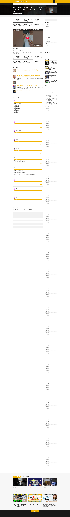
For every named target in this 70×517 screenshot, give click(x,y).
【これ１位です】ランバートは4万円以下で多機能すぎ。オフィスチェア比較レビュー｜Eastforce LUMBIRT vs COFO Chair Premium (53, 68)
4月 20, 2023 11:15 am (16, 159)
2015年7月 (47, 313)
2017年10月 (47, 256)
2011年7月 (47, 406)
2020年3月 (47, 195)
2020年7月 (47, 186)
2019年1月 (47, 224)
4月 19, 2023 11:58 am (16, 141)
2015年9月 (47, 309)
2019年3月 (47, 220)
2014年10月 (47, 332)
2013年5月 (47, 368)
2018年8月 (47, 235)
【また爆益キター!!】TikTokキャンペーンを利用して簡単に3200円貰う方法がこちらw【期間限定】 (28, 25)
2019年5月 (47, 216)
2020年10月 (47, 180)
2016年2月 (47, 298)
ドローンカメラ (48, 37)
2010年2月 (47, 438)
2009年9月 (47, 446)
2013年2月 (47, 374)
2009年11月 (47, 442)
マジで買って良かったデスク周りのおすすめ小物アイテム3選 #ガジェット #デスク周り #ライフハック (51, 88)
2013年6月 (47, 366)
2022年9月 (47, 131)
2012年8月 (47, 387)
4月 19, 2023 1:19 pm (16, 150)
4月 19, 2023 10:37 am (16, 132)
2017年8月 (47, 260)
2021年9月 (47, 157)
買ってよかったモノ (48, 47)
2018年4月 (47, 243)
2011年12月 (47, 400)
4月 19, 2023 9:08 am (16, 123)
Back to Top (35, 511)
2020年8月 (47, 184)
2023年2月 (47, 121)
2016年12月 (47, 277)
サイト (13, 225)
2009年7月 (47, 448)
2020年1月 (47, 199)
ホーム (47, 39)
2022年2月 (47, 146)
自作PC (47, 45)
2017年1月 (47, 275)
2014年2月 (47, 349)
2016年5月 (47, 292)
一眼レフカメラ (48, 43)
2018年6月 (47, 239)
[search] (56, 4)
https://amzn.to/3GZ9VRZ (17, 106)
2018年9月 (47, 233)
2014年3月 (47, 347)
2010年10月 (47, 421)
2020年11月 (47, 178)
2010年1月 (47, 440)
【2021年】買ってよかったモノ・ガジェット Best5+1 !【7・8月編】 (27, 85)
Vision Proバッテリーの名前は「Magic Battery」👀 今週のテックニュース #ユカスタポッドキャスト (35, 490)
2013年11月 (47, 355)
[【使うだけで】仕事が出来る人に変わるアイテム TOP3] (14, 91)
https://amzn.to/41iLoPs (17, 108)
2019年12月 (47, 201)
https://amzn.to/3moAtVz (17, 110)
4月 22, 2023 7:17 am (16, 169)
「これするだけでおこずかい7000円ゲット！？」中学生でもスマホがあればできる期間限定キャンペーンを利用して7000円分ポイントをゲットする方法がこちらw (27, 21)
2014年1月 (47, 351)
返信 (40, 144)
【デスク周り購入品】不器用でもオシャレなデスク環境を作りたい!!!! (53, 76)
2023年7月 (47, 110)
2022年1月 (47, 148)
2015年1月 (47, 326)
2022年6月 (47, 138)
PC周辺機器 (47, 26)
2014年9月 (47, 334)
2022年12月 (47, 125)
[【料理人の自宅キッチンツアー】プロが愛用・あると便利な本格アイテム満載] (14, 82)
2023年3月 (47, 119)
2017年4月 (47, 269)
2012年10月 (47, 383)
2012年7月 (47, 389)
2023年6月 (47, 112)
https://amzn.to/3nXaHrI (17, 112)
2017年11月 (47, 254)
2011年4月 (47, 410)
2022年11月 (47, 127)
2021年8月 (47, 159)
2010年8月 (47, 425)
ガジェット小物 (19, 13)
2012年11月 (47, 381)
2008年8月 (47, 461)
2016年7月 (47, 288)
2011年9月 (47, 404)
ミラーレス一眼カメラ (49, 41)
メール (14, 222)
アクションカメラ (48, 28)
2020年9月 (47, 182)
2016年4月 (47, 294)
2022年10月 (47, 129)
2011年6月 (47, 408)
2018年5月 (47, 241)
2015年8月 (47, 311)
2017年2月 (47, 273)
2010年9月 (47, 423)
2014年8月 (47, 336)
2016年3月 (47, 296)
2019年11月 (47, 203)
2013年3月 (47, 372)
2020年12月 (47, 176)
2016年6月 (47, 290)
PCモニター (47, 24)
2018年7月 (47, 237)
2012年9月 (47, 385)
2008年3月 (47, 465)
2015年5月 (47, 317)
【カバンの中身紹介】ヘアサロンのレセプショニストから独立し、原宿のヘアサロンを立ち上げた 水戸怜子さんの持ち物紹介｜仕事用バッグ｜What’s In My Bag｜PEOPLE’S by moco (30, 70)
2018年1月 (47, 250)
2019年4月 (47, 218)
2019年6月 (47, 214)
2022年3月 (47, 144)
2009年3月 (47, 457)
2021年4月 (47, 167)
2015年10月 (47, 307)
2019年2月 (47, 222)
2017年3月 (47, 271)
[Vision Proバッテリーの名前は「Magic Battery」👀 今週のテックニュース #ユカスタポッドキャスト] (47, 72)
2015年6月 (47, 315)
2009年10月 (47, 444)
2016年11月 (47, 279)
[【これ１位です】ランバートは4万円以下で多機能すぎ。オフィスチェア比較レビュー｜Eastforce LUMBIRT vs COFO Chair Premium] (47, 67)
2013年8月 (47, 362)
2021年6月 (47, 163)
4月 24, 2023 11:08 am (16, 190)
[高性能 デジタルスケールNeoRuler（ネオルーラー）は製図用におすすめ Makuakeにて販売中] (47, 81)
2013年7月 (47, 364)
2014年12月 (47, 328)
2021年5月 (47, 165)
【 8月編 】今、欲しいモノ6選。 (33, 504)
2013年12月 (47, 353)
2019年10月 (47, 205)
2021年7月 (47, 161)
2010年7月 (47, 427)
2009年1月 (47, 459)
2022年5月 (47, 140)
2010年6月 (47, 429)
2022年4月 (47, 142)
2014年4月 (47, 345)
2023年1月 (47, 123)
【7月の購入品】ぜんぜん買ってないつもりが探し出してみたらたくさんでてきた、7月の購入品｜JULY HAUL (50, 505)
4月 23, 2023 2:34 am (16, 181)
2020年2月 (47, 197)
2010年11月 (47, 419)
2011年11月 (47, 402)
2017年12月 (47, 252)
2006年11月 (47, 467)
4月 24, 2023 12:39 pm (16, 199)
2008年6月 (47, 463)
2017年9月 (47, 258)
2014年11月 (47, 330)
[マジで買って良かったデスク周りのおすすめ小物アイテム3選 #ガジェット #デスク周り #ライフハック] (47, 63)
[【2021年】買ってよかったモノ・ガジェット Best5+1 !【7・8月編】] (14, 87)
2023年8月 (47, 108)
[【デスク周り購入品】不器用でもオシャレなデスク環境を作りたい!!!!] (47, 77)
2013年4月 (47, 370)
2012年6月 (47, 391)
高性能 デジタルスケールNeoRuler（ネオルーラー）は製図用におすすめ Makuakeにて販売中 (19, 505)
